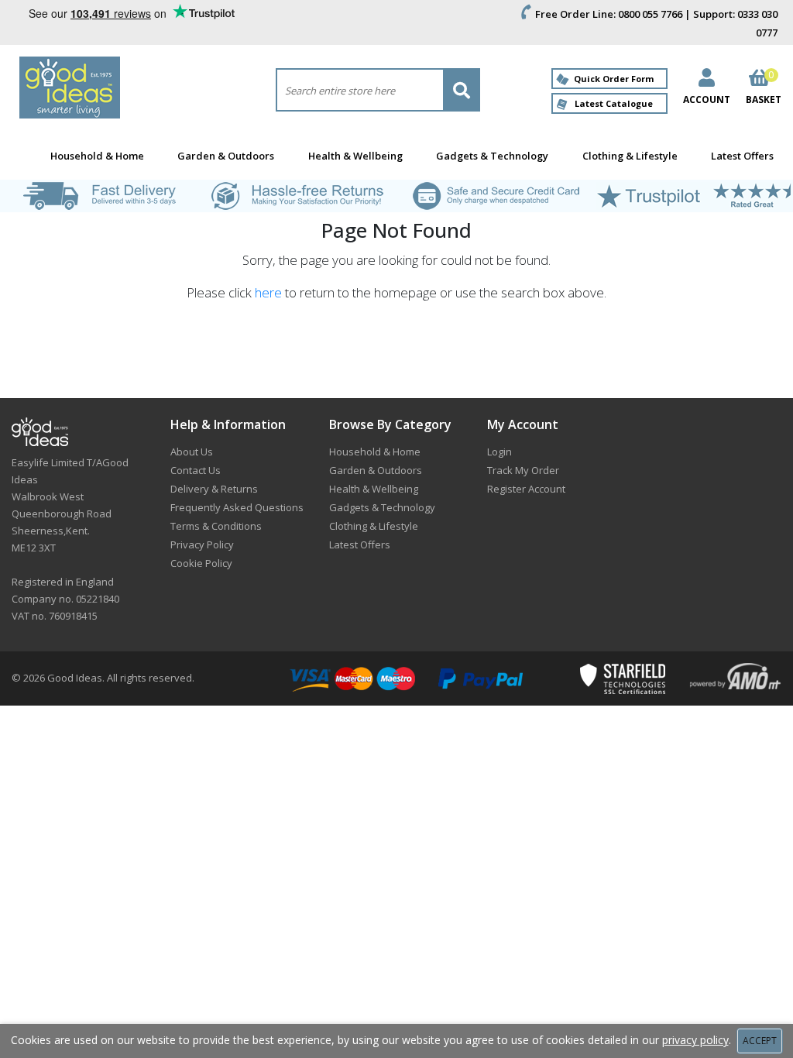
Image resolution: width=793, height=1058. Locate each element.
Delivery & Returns (214, 489)
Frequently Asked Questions (237, 507)
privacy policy (695, 1039)
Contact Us (195, 470)
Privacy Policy (202, 544)
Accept (760, 1040)
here (268, 292)
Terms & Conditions (216, 526)
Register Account (526, 489)
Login (499, 452)
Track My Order (523, 470)
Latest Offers (742, 156)
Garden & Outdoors (225, 156)
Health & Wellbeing (355, 156)
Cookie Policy (201, 563)
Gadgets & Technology (492, 156)
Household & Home (97, 156)
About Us (191, 452)
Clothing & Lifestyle (630, 156)
